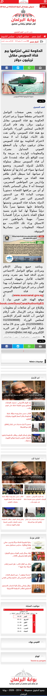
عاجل (43, 6)
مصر (16, 337)
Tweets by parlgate (38, 660)
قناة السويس (36, 337)
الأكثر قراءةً (34, 537)
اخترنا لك (35, 458)
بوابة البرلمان (7, 337)
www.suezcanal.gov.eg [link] (28, 295)
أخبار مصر (34, 41)
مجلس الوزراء (25, 337)
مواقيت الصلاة (32, 605)
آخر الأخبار (35, 377)
